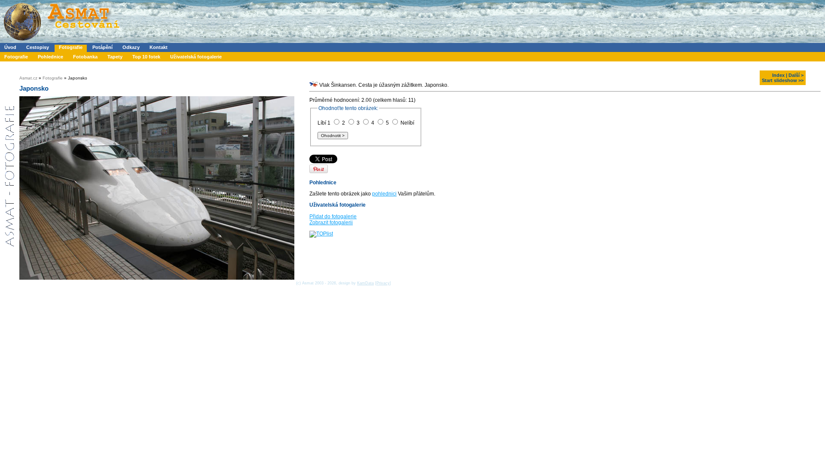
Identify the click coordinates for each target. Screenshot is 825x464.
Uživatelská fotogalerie (196, 56)
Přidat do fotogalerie (333, 217)
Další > (796, 75)
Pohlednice (50, 56)
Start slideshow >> (783, 80)
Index (778, 75)
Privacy (383, 283)
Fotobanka (85, 56)
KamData (365, 283)
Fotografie (70, 47)
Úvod (10, 47)
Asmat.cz (28, 78)
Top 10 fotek (146, 56)
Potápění (102, 47)
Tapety (114, 56)
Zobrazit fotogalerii (331, 223)
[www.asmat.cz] (61, 41)
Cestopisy (37, 47)
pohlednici (384, 194)
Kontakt (159, 47)
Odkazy (131, 47)
